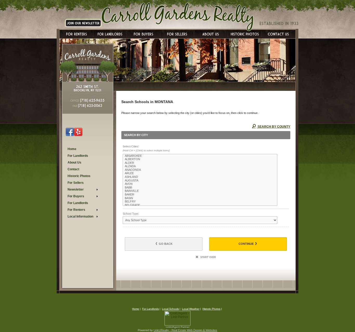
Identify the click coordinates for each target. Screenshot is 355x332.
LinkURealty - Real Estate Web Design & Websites (185, 330)
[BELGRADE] (200, 205)
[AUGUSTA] (200, 180)
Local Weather (190, 308)
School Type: (131, 213)
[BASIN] (200, 198)
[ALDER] (200, 163)
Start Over (208, 257)
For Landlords (150, 308)
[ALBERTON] (200, 159)
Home (135, 308)
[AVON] (200, 184)
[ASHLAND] (200, 177)
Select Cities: (146, 148)
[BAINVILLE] (200, 191)
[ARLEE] (200, 173)
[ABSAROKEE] (200, 156)
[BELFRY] (200, 202)
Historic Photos (211, 308)
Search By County (273, 126)
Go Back (165, 243)
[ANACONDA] (200, 170)
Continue (246, 243)
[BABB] (200, 187)
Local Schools (170, 308)
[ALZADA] (200, 166)
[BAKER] (200, 195)
